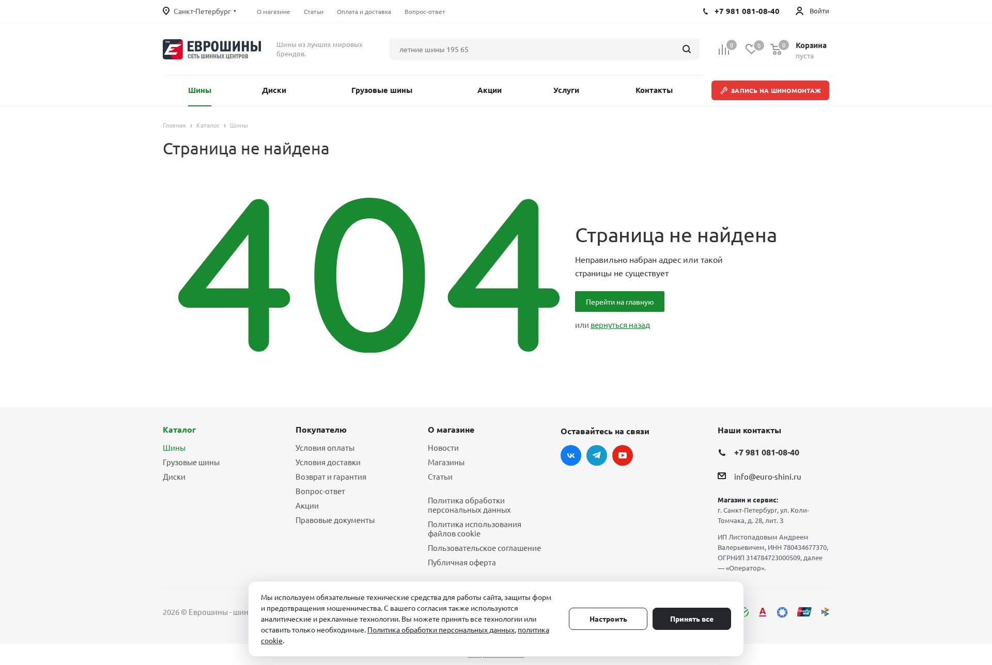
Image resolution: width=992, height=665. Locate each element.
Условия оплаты (325, 447)
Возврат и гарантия (331, 476)
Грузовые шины (191, 462)
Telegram (596, 455)
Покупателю (321, 429)
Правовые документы (335, 520)
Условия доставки (328, 462)
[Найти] (686, 49)
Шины (174, 447)
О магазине (451, 429)
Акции (307, 505)
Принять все (692, 618)
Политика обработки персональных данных (469, 504)
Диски (174, 476)
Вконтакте (571, 455)
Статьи (440, 476)
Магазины (446, 462)
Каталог (179, 429)
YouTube (622, 455)
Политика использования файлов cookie (474, 528)
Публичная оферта (462, 562)
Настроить (608, 618)
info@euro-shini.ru (767, 477)
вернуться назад (620, 324)
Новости (443, 447)
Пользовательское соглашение (484, 547)
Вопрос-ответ (320, 491)
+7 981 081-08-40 (766, 452)
